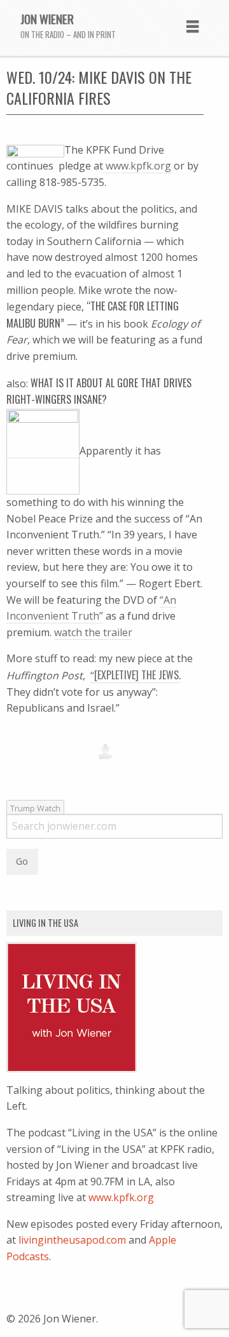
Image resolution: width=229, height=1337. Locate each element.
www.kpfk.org (137, 166)
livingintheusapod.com (72, 1240)
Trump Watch (35, 808)
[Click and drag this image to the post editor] (35, 150)
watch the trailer (93, 632)
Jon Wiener (47, 18)
